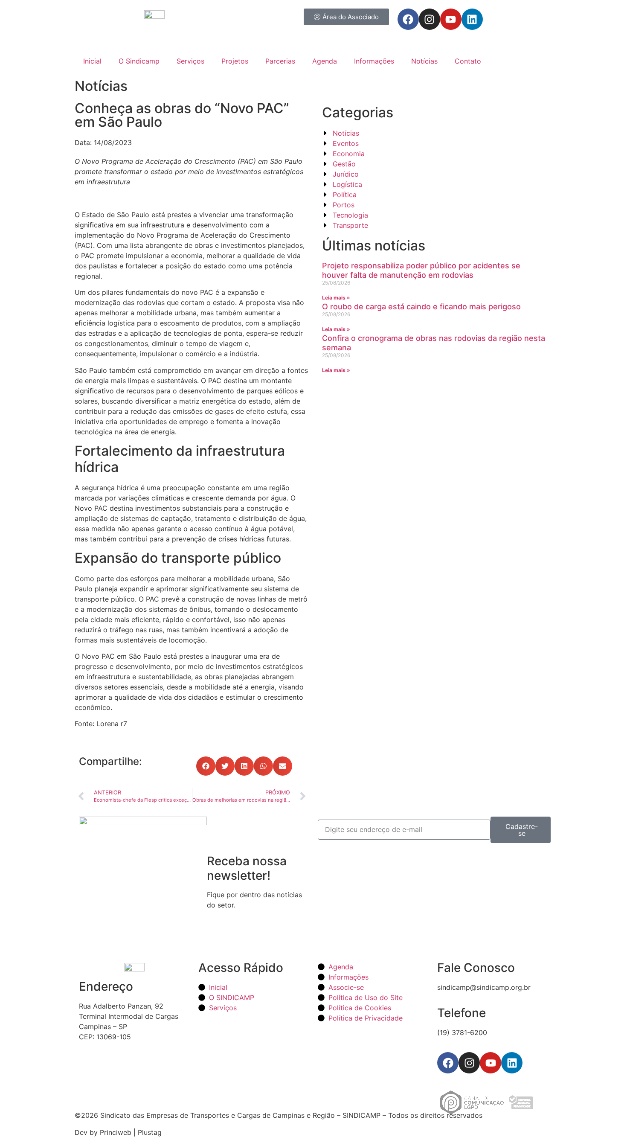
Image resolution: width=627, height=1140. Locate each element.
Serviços (190, 61)
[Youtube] (451, 19)
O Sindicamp (139, 61)
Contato (468, 61)
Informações (374, 61)
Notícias (424, 61)
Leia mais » (336, 297)
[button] (205, 766)
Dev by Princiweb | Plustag (118, 1132)
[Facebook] (408, 19)
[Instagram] (429, 19)
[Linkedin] (472, 19)
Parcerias (280, 61)
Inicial (92, 61)
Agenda (324, 61)
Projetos (234, 61)
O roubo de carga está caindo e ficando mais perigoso (421, 306)
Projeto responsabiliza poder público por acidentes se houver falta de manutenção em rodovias (421, 270)
